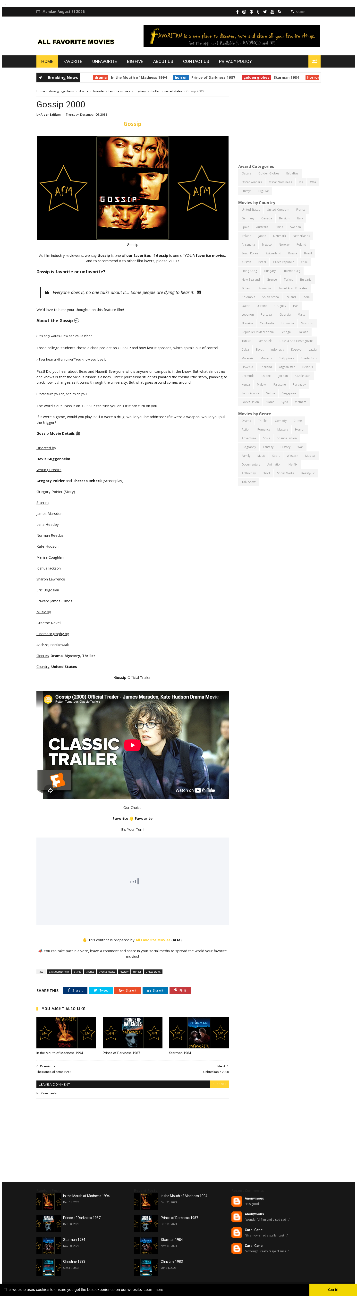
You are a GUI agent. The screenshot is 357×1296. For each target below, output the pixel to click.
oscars (246, 173)
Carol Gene (254, 1230)
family (246, 456)
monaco (266, 358)
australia (262, 227)
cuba (245, 349)
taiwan (303, 332)
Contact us (196, 61)
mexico (267, 244)
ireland (246, 236)
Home (47, 61)
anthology (249, 473)
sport (276, 456)
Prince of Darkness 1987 (205, 77)
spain (245, 227)
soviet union (250, 402)
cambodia (267, 323)
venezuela (265, 341)
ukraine (262, 306)
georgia (285, 314)
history (285, 447)
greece (272, 279)
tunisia (246, 341)
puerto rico (309, 358)
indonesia (277, 349)
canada (266, 218)
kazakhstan (302, 376)
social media (285, 473)
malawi (261, 384)
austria (246, 262)
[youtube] (272, 12)
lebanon (248, 314)
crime (298, 421)
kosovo (296, 349)
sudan (270, 402)
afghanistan (287, 367)
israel (262, 262)
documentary (251, 464)
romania (265, 288)
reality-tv (307, 473)
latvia (313, 349)
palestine (279, 384)
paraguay (299, 384)
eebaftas (292, 173)
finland (247, 288)
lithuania (287, 323)
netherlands (301, 236)
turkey (288, 279)
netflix (293, 464)
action (246, 429)
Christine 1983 (74, 1261)
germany (248, 218)
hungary (270, 271)
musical (310, 456)
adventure (249, 438)
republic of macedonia (258, 332)
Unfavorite (104, 61)
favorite (98, 91)
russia (292, 253)
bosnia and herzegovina (297, 341)
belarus (307, 367)
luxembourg (291, 271)
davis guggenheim (61, 91)
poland (301, 244)
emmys (246, 191)
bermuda (248, 376)
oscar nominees (280, 182)
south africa (270, 297)
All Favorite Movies (153, 939)
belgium (284, 218)
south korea (250, 253)
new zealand (251, 279)
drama (92, 77)
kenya (246, 384)
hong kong (249, 271)
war (300, 447)
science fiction (287, 438)
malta (301, 314)
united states (173, 91)
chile (304, 262)
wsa (313, 182)
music (261, 456)
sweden (295, 227)
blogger (219, 1084)
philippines (286, 358)
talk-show (248, 482)
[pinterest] (251, 12)
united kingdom (278, 209)
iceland (291, 297)
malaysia (248, 358)
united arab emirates (292, 288)
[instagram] (244, 12)
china (279, 227)
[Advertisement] (279, 123)
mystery (140, 91)
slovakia (247, 323)
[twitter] (265, 12)
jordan (283, 376)
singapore (289, 393)
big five (263, 191)
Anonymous (254, 1198)
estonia (267, 376)
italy (300, 218)
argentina (248, 244)
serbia (270, 393)
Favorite (72, 61)
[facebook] (237, 12)
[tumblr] (258, 12)
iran (295, 306)
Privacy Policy (235, 61)
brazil (308, 253)
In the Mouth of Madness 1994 (130, 77)
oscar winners (252, 182)
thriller (155, 91)
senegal (286, 332)
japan (262, 236)
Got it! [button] (333, 1290)
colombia (248, 297)
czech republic (283, 262)
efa (301, 182)
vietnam (300, 402)
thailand (266, 367)
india (306, 297)
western (292, 456)
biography (249, 447)
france (301, 209)
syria (284, 402)
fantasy (268, 447)
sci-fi (266, 438)
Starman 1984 (278, 77)
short (266, 473)
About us (163, 61)
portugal (266, 314)
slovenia (247, 367)
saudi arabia (250, 393)
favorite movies (119, 91)
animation (274, 464)
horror (172, 77)
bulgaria (306, 279)
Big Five (135, 61)
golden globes (248, 77)
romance (263, 429)
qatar (246, 306)
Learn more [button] (153, 1289)
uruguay (280, 306)
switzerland (273, 253)
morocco (307, 323)
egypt (260, 349)
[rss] (279, 12)
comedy (281, 421)
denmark (279, 236)
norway (284, 244)
